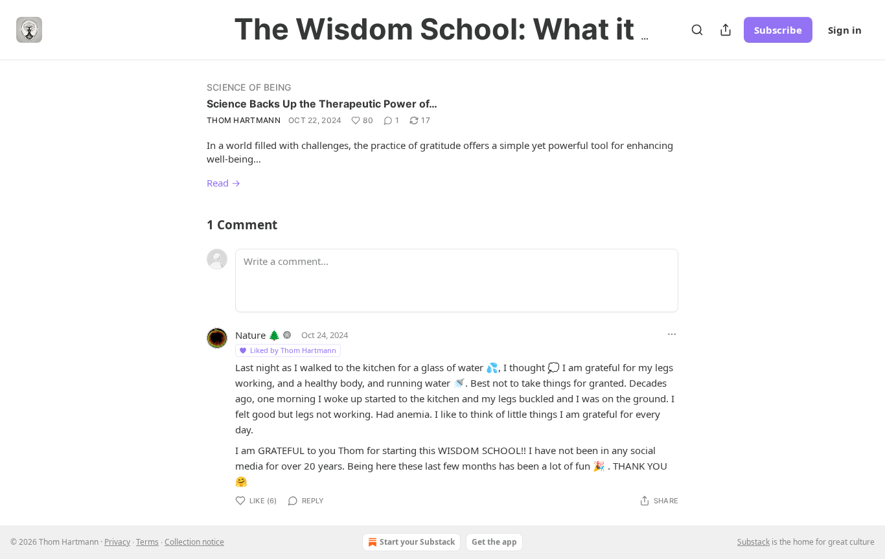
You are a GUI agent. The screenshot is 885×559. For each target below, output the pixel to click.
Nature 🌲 (258, 334)
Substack (753, 541)
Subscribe (778, 29)
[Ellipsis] (671, 334)
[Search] (697, 30)
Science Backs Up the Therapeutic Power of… (322, 103)
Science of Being (249, 87)
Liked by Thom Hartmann (293, 350)
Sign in (845, 29)
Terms (147, 541)
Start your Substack (417, 541)
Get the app (494, 541)
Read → (223, 182)
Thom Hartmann (244, 120)
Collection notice (194, 541)
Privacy (117, 541)
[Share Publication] (726, 30)
